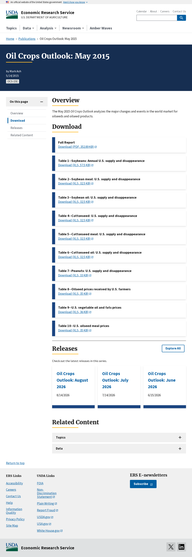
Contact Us (179, 11)
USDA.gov (43, 517)
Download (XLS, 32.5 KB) (74, 183)
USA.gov (42, 524)
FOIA (40, 483)
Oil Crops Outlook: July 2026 (115, 380)
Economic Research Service (47, 12)
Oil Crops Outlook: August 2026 (72, 380)
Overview (16, 113)
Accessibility (14, 483)
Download (17, 120)
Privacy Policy (15, 519)
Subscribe (141, 484)
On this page (19, 102)
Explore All (173, 348)
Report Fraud (46, 510)
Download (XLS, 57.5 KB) (74, 165)
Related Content (21, 135)
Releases (16, 128)
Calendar (141, 11)
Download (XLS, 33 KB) (73, 275)
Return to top (15, 463)
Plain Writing (45, 503)
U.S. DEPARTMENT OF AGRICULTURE (44, 17)
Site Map (12, 525)
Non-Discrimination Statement (46, 493)
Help (9, 503)
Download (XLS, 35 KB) (73, 294)
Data (59, 448)
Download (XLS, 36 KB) (73, 312)
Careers (165, 11)
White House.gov (48, 531)
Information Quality (14, 511)
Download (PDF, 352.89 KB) (76, 147)
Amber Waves (101, 28)
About (153, 11)
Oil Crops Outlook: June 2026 (162, 380)
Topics (11, 28)
